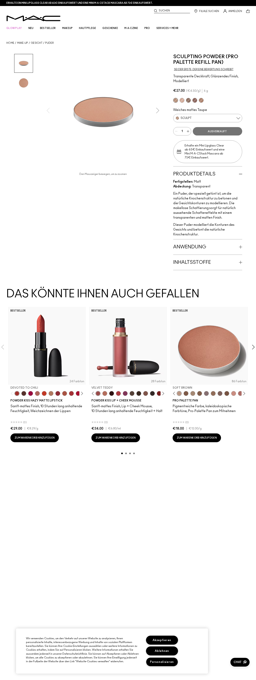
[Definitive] (194, 100)
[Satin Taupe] (206, 393)
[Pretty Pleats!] (111, 393)
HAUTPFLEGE (87, 28)
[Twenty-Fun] (30, 393)
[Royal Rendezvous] (233, 393)
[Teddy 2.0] (37, 393)
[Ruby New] (78, 393)
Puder (49, 43)
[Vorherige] (12, 393)
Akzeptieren (162, 640)
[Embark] (199, 393)
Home (10, 43)
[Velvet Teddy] (98, 393)
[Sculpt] (175, 100)
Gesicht (36, 43)
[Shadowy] (188, 100)
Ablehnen (162, 650)
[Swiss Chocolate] (226, 393)
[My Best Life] (44, 393)
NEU (31, 28)
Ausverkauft (217, 131)
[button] (240, 662)
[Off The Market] (51, 393)
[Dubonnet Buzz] (57, 393)
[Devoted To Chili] (17, 393)
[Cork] (192, 393)
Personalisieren (162, 661)
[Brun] (220, 393)
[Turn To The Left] (23, 393)
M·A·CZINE (131, 28)
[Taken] (145, 393)
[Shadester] (201, 100)
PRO (147, 28)
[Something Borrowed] (125, 393)
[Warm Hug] (104, 393)
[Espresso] (213, 393)
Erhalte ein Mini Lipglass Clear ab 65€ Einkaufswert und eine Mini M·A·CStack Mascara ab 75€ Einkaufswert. (79, 3)
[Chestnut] (138, 393)
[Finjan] (240, 393)
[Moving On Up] (64, 393)
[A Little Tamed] (118, 393)
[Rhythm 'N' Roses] (159, 393)
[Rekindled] (152, 393)
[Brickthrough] (71, 393)
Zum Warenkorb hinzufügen (35, 438)
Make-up (22, 43)
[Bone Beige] (182, 100)
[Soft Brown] (179, 393)
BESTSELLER (48, 28)
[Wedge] (186, 393)
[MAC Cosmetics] (33, 18)
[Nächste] (81, 393)
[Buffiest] (132, 393)
